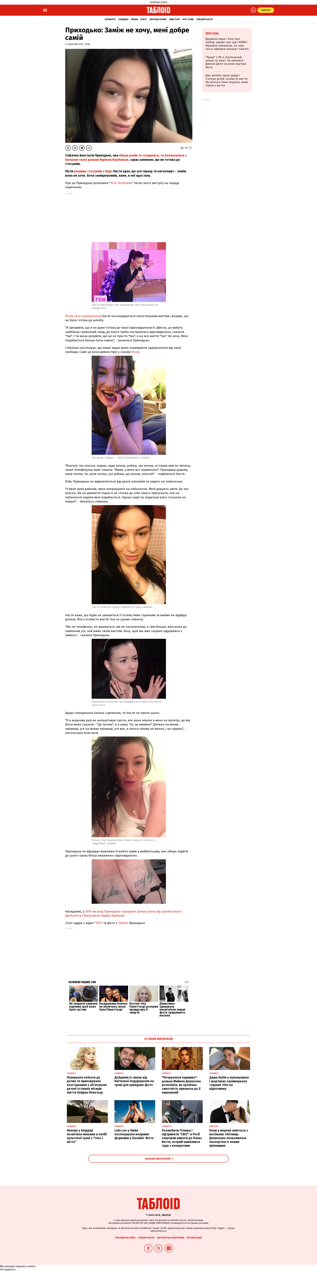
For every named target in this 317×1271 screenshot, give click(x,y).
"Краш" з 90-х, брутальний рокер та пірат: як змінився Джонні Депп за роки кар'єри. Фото (226, 62)
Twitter (123, 923)
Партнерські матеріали (170, 1237)
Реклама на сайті (125, 1237)
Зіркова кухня (157, 19)
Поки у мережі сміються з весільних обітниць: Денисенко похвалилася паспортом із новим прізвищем (228, 1138)
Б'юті (144, 19)
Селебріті (110, 19)
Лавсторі (174, 19)
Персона (212, 33)
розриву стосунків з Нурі (92, 171)
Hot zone (188, 19)
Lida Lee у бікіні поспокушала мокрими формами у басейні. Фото (134, 1134)
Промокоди (194, 1237)
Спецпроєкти (204, 19)
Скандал (123, 19)
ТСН (98, 923)
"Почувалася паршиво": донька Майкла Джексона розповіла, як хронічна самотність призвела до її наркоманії (181, 1085)
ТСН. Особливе (121, 183)
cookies (31, 1266)
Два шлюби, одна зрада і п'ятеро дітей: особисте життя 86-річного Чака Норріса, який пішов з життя (227, 80)
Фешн (134, 19)
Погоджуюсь (8, 1269)
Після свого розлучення (83, 316)
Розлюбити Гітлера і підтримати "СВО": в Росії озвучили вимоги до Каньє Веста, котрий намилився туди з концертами (182, 1138)
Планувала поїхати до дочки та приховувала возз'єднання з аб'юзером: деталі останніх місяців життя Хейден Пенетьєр (87, 1085)
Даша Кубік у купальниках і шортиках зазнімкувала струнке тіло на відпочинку (229, 1083)
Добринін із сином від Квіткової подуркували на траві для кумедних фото (134, 1081)
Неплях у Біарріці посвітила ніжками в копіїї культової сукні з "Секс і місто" (87, 1136)
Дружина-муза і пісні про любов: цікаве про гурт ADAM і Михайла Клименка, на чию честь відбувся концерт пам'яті (227, 44)
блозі (135, 352)
